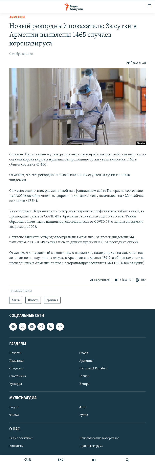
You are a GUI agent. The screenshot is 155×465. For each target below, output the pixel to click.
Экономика (17, 376)
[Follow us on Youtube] (32, 327)
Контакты (16, 446)
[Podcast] (60, 327)
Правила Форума (91, 446)
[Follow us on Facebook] (13, 327)
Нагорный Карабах (93, 368)
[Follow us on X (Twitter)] (22, 327)
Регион (84, 376)
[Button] (136, 62)
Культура (15, 384)
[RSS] (50, 327)
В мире (84, 384)
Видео (13, 407)
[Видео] (94, 460)
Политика (16, 361)
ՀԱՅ (27, 460)
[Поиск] (127, 460)
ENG (60, 460)
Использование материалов (99, 438)
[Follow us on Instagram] (41, 327)
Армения (17, 17)
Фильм (14, 415)
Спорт (83, 353)
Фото (82, 407)
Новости (15, 353)
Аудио (83, 415)
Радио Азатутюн (21, 438)
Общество (16, 368)
